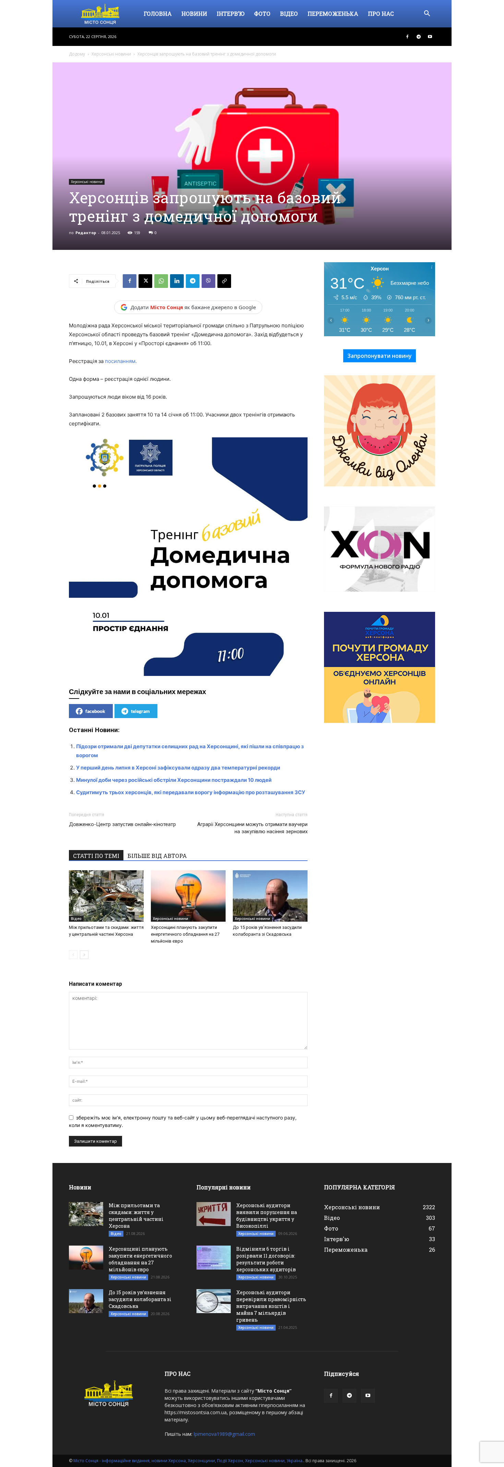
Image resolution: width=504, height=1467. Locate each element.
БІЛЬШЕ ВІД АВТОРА (157, 855)
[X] (145, 281)
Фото (262, 13)
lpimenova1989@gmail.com (224, 1434)
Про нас (381, 13)
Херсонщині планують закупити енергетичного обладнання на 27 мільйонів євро (185, 934)
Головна (158, 13)
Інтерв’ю (230, 13)
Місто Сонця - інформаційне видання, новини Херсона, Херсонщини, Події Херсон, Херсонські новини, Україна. (188, 1461)
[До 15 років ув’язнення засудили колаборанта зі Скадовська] (270, 896)
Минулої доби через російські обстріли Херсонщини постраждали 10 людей (174, 780)
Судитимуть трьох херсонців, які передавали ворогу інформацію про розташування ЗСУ (190, 792)
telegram (140, 711)
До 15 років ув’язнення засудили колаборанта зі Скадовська (140, 1299)
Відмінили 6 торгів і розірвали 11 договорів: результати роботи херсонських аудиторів (266, 1259)
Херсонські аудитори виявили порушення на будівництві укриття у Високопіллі (266, 1215)
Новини (194, 13)
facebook (95, 711)
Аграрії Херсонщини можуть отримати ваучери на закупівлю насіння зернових (252, 828)
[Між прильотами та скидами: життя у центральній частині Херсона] (106, 896)
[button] (427, 14)
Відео (289, 13)
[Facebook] (407, 36)
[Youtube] (430, 36)
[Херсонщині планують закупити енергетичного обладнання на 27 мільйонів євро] (188, 896)
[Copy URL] (224, 281)
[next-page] (84, 954)
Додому (77, 54)
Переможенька (333, 13)
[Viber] (208, 281)
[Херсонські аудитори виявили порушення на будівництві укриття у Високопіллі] (213, 1214)
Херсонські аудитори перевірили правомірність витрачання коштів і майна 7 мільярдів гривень (271, 1306)
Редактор (85, 232)
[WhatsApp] (161, 281)
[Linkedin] (177, 281)
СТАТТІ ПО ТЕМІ (96, 855)
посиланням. (121, 361)
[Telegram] (418, 36)
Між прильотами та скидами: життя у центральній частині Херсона (136, 1215)
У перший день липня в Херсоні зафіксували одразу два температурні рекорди (178, 767)
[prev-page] (73, 954)
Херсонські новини (111, 54)
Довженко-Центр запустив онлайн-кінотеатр (122, 824)
